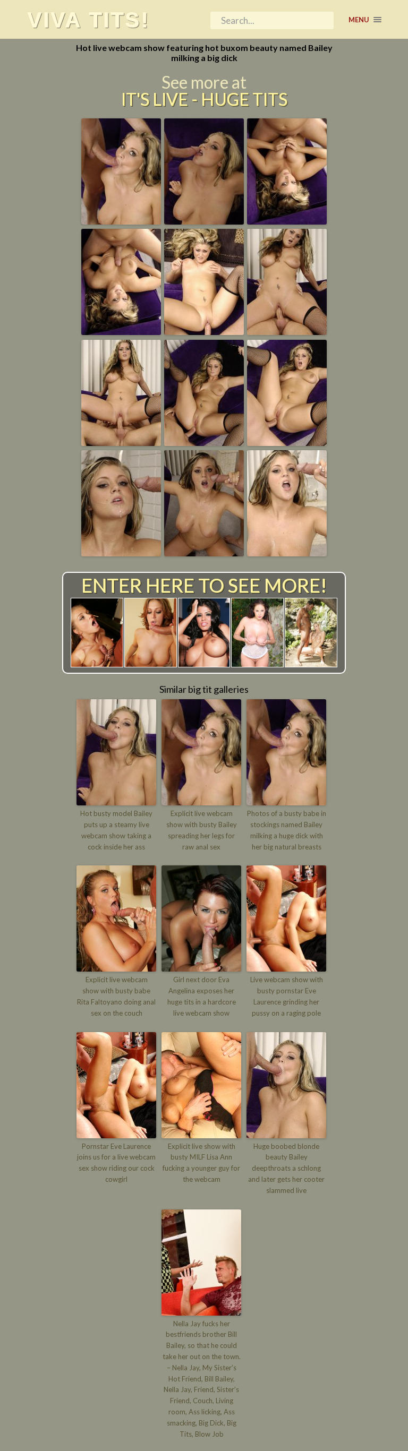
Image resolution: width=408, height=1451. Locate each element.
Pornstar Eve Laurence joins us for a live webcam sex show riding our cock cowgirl (116, 1162)
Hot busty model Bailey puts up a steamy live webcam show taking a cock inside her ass (116, 830)
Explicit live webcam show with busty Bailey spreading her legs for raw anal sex (201, 830)
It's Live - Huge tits (204, 99)
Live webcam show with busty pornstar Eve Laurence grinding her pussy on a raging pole (286, 996)
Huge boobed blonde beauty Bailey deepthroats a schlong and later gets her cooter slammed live (286, 1168)
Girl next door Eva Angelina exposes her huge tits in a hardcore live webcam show (201, 996)
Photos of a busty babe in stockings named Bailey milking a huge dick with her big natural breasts (286, 830)
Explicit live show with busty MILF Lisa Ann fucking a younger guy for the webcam (201, 1162)
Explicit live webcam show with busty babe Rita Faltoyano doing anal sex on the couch (116, 996)
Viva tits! (88, 19)
